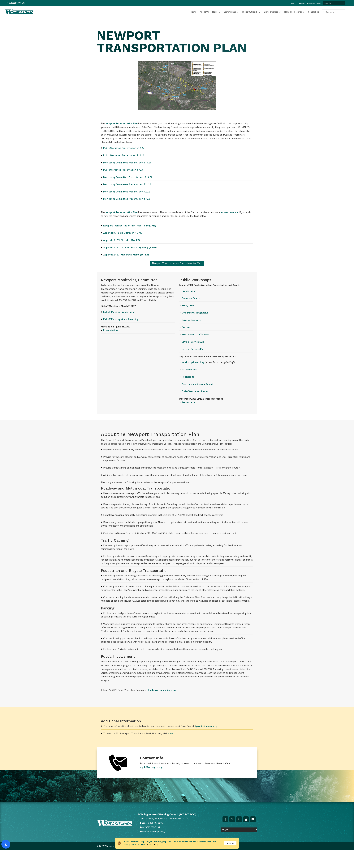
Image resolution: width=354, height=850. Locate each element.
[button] (328, 12)
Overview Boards (191, 298)
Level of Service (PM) (193, 349)
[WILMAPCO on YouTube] (253, 819)
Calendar (301, 3)
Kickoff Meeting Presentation (119, 311)
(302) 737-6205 (18, 3)
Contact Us (313, 12)
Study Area (188, 305)
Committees (230, 12)
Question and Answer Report (197, 384)
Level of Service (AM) (193, 341)
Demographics (271, 12)
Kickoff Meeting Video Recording (120, 319)
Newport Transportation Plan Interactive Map (177, 263)
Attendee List (189, 369)
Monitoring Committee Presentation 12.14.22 (127, 177)
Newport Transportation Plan (122, 123)
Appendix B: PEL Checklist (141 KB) (121, 240)
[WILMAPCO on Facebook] (225, 819)
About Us (204, 12)
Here (170, 733)
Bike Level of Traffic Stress (196, 334)
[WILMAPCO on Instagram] (246, 819)
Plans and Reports (293, 12)
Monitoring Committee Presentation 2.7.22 (126, 198)
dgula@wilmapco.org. (206, 726)
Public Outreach (249, 12)
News (214, 12)
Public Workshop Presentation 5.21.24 (123, 155)
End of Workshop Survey (195, 391)
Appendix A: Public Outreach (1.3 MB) (123, 232)
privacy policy (152, 844)
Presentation (110, 330)
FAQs (293, 3)
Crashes (186, 327)
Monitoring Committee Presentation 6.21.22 (127, 184)
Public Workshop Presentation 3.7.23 (123, 169)
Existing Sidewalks (191, 320)
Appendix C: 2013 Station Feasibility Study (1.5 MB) (130, 247)
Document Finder (314, 3)
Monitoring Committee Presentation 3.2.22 (126, 191)
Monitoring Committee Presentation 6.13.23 (127, 162)
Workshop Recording (193, 362)
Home (193, 12)
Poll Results (188, 376)
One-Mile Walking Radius (195, 312)
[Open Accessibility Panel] (5, 844)
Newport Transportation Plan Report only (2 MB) (129, 225)
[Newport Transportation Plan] (177, 108)
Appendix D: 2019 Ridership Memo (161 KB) (126, 254)
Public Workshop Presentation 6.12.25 (123, 147)
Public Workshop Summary (162, 690)
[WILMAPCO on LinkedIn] (239, 819)
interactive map (229, 212)
